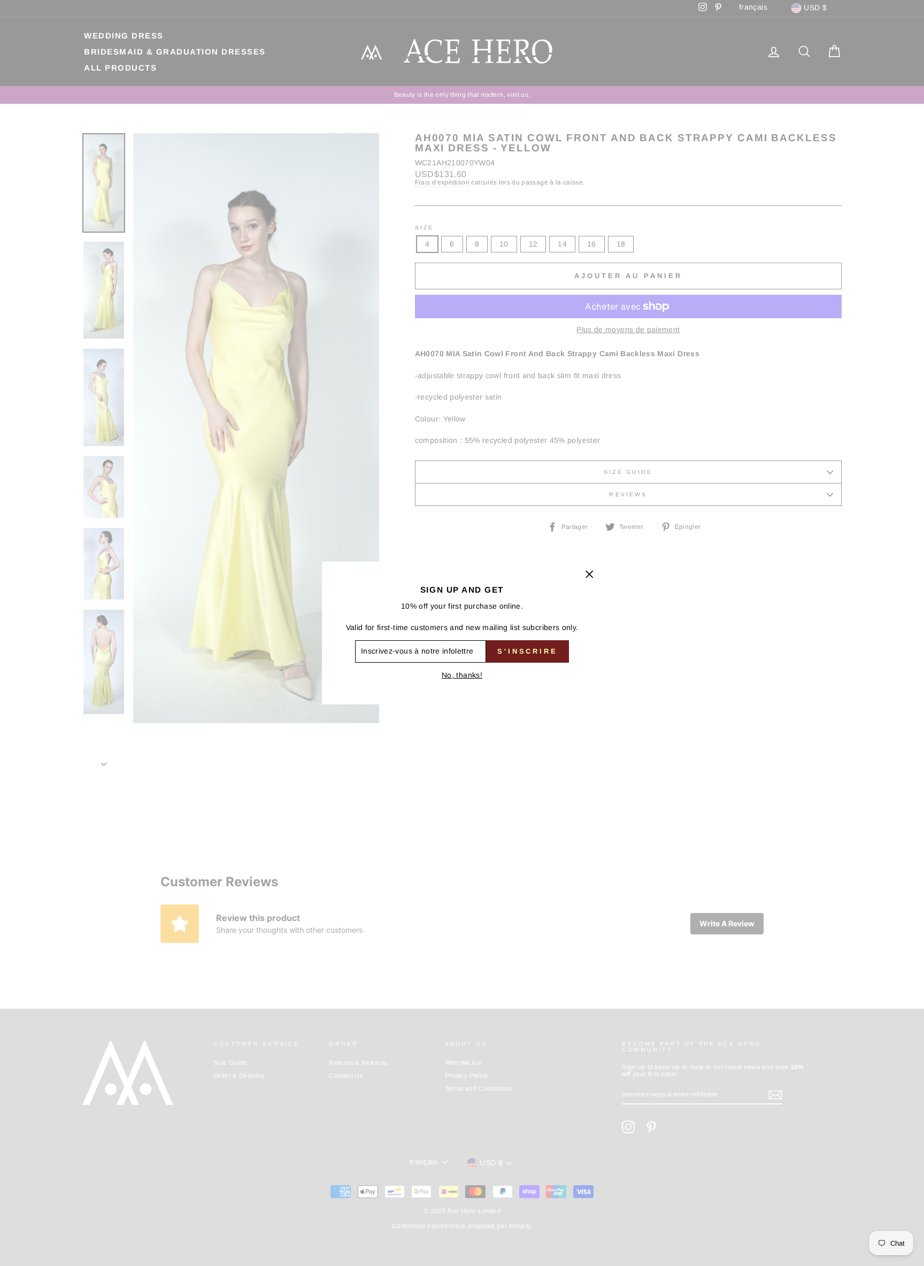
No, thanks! (462, 675)
